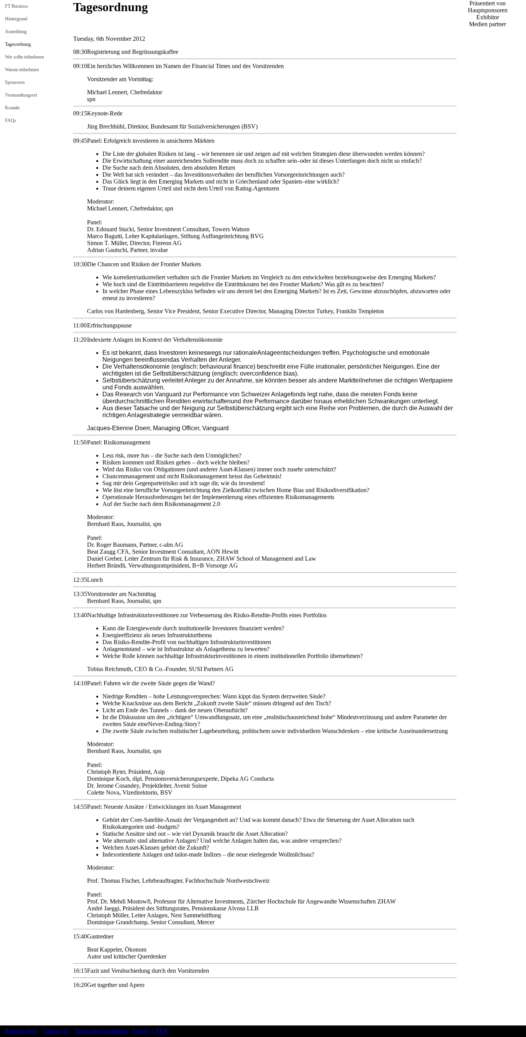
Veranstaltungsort (20, 95)
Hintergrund (15, 19)
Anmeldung (15, 31)
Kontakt (12, 107)
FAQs (10, 120)
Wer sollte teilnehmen (24, 57)
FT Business (16, 6)
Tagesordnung (17, 44)
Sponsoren (14, 82)
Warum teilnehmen (21, 69)
